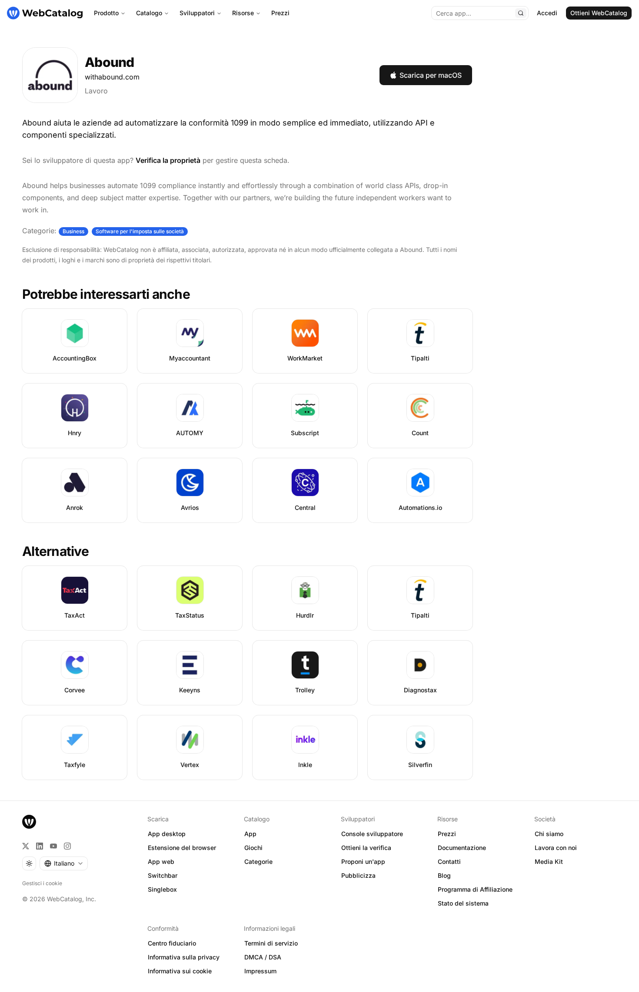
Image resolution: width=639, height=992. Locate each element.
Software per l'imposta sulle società (140, 231)
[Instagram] (67, 846)
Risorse (243, 13)
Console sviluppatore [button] (372, 833)
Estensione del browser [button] (182, 847)
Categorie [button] (258, 861)
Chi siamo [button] (549, 833)
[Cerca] (521, 13)
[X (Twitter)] (25, 846)
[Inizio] (45, 13)
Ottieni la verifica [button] (366, 847)
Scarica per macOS (430, 75)
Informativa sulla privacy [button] (184, 957)
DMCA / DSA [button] (262, 957)
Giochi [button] (253, 847)
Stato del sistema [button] (463, 903)
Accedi (547, 13)
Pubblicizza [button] (358, 875)
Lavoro (96, 90)
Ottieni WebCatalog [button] (598, 13)
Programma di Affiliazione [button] (475, 889)
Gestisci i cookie (42, 883)
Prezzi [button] (447, 833)
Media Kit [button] (549, 861)
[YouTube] (53, 846)
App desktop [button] (167, 833)
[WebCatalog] (29, 822)
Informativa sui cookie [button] (180, 971)
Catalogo (149, 13)
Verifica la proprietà (168, 160)
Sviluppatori (197, 13)
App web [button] (161, 861)
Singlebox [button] (162, 889)
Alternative (55, 551)
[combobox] (64, 863)
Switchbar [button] (162, 875)
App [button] (250, 833)
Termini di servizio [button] (271, 943)
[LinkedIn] (39, 846)
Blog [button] (444, 875)
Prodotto (106, 13)
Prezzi (280, 13)
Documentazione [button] (462, 847)
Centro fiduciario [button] (172, 943)
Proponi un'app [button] (363, 861)
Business (73, 231)
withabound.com (112, 77)
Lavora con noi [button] (556, 847)
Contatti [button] (449, 861)
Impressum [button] (260, 971)
